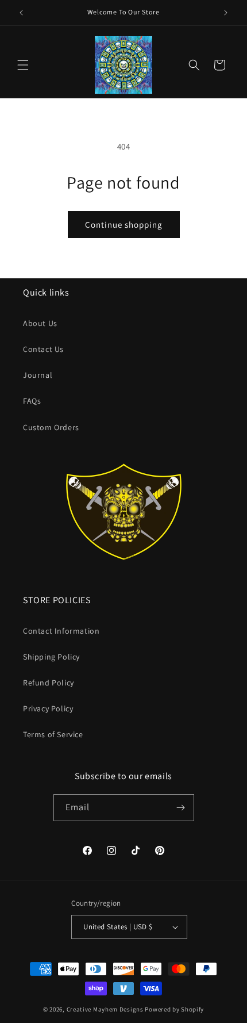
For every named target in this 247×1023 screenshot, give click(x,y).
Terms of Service (53, 734)
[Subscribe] (181, 807)
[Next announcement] (225, 12)
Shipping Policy (51, 657)
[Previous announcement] (21, 12)
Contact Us (43, 349)
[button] (23, 65)
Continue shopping (124, 224)
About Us (40, 323)
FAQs (32, 401)
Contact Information (61, 631)
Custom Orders (51, 427)
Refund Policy (48, 682)
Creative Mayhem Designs (105, 1009)
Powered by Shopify (174, 1009)
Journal (37, 375)
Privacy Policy (48, 708)
